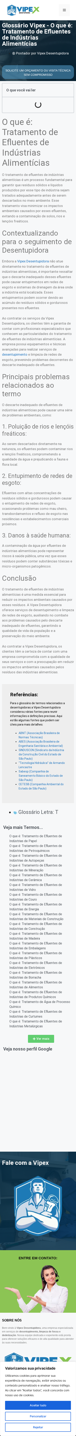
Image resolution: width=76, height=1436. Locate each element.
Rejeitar (38, 1427)
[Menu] (64, 10)
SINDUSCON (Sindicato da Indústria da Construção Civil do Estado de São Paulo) (41, 754)
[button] (41, 1039)
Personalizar (38, 1416)
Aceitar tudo (38, 1405)
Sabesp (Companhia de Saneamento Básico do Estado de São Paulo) (41, 776)
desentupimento (14, 354)
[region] (38, 1399)
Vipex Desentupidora (33, 261)
